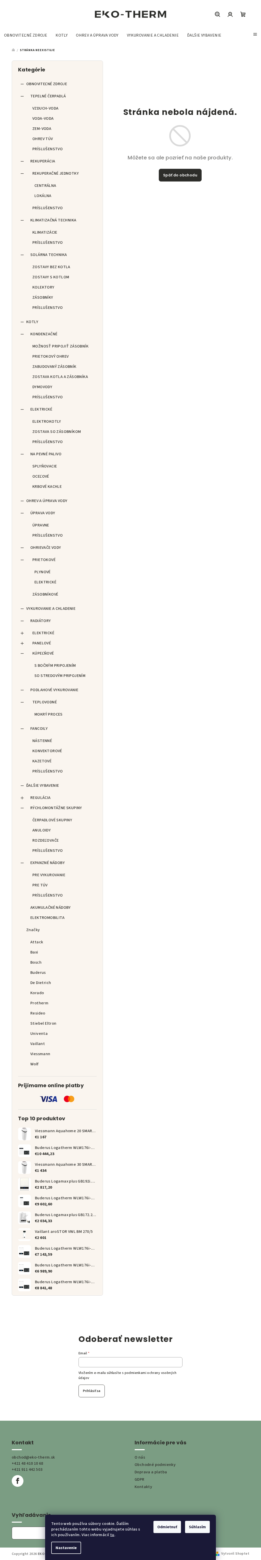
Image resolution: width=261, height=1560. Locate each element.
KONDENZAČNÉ (43, 334)
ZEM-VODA (41, 128)
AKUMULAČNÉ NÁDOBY (50, 907)
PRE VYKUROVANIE (48, 875)
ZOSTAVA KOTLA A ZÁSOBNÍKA (60, 377)
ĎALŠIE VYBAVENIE (42, 785)
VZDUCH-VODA (45, 108)
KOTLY (32, 322)
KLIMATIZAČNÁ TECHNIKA (53, 220)
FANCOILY (39, 728)
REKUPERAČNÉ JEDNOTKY (55, 173)
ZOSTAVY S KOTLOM (50, 277)
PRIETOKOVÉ (44, 560)
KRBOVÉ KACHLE (47, 486)
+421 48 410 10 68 (27, 1463)
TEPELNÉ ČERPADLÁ (48, 96)
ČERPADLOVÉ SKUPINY (52, 820)
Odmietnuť (167, 1527)
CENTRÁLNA (45, 185)
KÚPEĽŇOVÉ (43, 653)
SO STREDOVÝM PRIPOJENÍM (59, 675)
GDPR (140, 1479)
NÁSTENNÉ (42, 741)
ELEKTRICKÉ (41, 409)
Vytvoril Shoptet (235, 1553)
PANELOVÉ (41, 643)
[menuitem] (25, 35)
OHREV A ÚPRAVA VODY (47, 501)
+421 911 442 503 (27, 1469)
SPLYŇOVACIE (44, 466)
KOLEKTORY (43, 287)
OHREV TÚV (42, 139)
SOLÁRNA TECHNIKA (48, 255)
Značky (33, 930)
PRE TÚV (40, 885)
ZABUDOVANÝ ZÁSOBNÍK (54, 366)
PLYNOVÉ (42, 572)
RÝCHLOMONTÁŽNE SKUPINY (56, 808)
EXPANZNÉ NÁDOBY (47, 863)
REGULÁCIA (40, 797)
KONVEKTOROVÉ (47, 751)
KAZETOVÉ (41, 761)
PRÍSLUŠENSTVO (47, 149)
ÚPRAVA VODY (42, 513)
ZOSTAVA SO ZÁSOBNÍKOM (56, 431)
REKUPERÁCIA (42, 161)
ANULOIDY (41, 830)
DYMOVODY (42, 387)
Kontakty (143, 1487)
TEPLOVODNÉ (44, 702)
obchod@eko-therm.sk (33, 1457)
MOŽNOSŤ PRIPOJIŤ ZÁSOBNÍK (60, 346)
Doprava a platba (151, 1472)
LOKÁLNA (42, 196)
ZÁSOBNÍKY (42, 297)
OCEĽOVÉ (40, 476)
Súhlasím (197, 1527)
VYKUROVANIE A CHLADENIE (50, 608)
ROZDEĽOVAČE (45, 840)
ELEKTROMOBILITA (47, 917)
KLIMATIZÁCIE (44, 232)
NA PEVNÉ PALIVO (45, 454)
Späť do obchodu (180, 175)
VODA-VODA (43, 118)
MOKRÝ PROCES (48, 714)
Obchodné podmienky (155, 1464)
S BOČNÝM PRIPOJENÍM (55, 665)
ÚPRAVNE (40, 525)
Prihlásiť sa (91, 1391)
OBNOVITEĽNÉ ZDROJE (46, 84)
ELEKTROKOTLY (46, 421)
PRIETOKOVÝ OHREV (50, 356)
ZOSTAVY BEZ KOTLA (51, 267)
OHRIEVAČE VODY (45, 547)
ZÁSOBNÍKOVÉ (45, 594)
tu (112, 1535)
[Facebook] (17, 1481)
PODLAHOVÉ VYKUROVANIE (54, 690)
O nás (140, 1457)
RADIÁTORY (40, 621)
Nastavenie (66, 1548)
